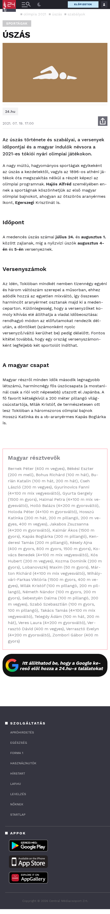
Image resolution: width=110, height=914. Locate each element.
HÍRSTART (17, 773)
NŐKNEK (16, 804)
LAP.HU (15, 784)
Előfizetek (83, 4)
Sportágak (17, 23)
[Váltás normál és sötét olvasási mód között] (39, 5)
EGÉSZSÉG (18, 743)
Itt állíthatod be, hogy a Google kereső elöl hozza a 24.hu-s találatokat (61, 665)
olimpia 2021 (35, 14)
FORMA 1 (16, 753)
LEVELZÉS (18, 794)
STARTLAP (17, 814)
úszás (57, 14)
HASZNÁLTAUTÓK (23, 763)
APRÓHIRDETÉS (22, 732)
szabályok (76, 14)
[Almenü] (26, 4)
